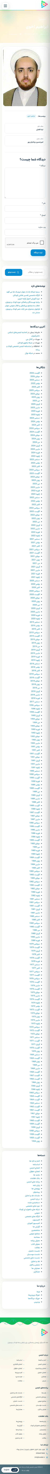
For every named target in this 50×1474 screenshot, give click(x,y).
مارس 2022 (35, 528)
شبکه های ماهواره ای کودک (29, 1209)
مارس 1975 (35, 995)
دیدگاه (42, 165)
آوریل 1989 (35, 795)
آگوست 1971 (35, 1041)
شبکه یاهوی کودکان (25, 342)
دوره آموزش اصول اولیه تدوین (29, 298)
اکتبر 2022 (36, 504)
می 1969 (36, 1065)
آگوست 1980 (35, 926)
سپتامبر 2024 (34, 428)
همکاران (37, 1271)
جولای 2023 (35, 477)
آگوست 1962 (35, 1106)
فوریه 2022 (35, 532)
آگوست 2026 (35, 373)
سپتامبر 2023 (34, 470)
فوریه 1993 (35, 729)
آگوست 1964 (35, 1099)
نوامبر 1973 (35, 1006)
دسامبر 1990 (35, 771)
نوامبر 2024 (35, 421)
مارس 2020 (35, 612)
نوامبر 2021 (35, 542)
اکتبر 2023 (36, 466)
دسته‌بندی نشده (34, 1202)
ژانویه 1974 (35, 1002)
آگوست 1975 (35, 989)
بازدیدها (44, 1393)
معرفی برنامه (35, 1240)
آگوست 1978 (35, 958)
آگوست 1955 (35, 1137)
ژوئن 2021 (36, 560)
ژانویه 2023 (35, 494)
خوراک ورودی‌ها (34, 1295)
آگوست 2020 (35, 594)
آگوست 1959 (35, 1124)
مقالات (37, 1247)
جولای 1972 (35, 1034)
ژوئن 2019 (36, 643)
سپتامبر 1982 (34, 881)
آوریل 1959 (35, 1127)
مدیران (44, 1381)
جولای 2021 (35, 556)
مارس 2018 (35, 694)
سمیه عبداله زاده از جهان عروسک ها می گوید (23, 292)
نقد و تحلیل (35, 1261)
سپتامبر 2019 (34, 632)
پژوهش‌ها (19, 1421)
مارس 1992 (35, 743)
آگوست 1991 (35, 753)
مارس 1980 (35, 937)
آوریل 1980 (35, 933)
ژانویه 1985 (35, 854)
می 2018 (36, 688)
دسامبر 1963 (35, 1103)
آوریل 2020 (35, 608)
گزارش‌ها (19, 1425)
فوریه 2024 (35, 452)
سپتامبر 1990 (34, 774)
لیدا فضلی (39, 129)
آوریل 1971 (35, 1044)
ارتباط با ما (44, 1445)
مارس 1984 (35, 864)
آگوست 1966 (35, 1079)
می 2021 (36, 563)
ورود (38, 1291)
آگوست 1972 (35, 1030)
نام (43, 203)
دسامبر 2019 (35, 622)
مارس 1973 (35, 1020)
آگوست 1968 (35, 1072)
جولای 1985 (35, 843)
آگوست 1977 (35, 975)
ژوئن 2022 (36, 518)
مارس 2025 (35, 407)
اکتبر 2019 (36, 629)
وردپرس (37, 1302)
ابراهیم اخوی (31, 116)
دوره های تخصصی (33, 1206)
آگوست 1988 (35, 805)
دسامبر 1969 (35, 1054)
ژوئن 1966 (36, 1082)
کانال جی (29, 339)
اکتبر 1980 (36, 919)
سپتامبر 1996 (34, 705)
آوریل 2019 (35, 649)
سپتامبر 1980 (34, 923)
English (6, 1470)
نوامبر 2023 (35, 463)
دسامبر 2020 (35, 580)
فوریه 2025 (35, 411)
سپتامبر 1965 (34, 1092)
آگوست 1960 (35, 1120)
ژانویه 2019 (35, 660)
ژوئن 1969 (36, 1061)
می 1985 (36, 847)
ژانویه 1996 (35, 708)
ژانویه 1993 (35, 733)
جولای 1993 (35, 726)
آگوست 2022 (35, 511)
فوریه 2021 (35, 573)
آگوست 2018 (35, 677)
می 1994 (36, 722)
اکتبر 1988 (36, 802)
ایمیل (42, 215)
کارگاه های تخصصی (32, 1216)
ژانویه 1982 (35, 895)
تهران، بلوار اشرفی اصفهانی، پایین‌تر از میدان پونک (30, 1449)
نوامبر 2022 (35, 501)
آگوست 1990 (35, 777)
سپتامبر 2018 (34, 674)
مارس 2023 (35, 487)
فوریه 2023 (35, 490)
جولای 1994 (35, 719)
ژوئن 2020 (36, 601)
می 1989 (36, 791)
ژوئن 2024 (36, 438)
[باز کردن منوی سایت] (5, 5)
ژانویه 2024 (35, 456)
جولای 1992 (35, 736)
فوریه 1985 (35, 850)
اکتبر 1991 (36, 750)
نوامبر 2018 (35, 667)
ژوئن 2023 (36, 480)
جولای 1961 (35, 1113)
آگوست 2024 (35, 431)
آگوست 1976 (35, 982)
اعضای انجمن (35, 1168)
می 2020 (36, 605)
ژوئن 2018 (36, 684)
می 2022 (36, 521)
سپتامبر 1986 (34, 823)
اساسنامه (36, 1164)
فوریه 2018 (35, 698)
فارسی (15, 1470)
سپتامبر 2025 (34, 390)
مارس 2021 (35, 570)
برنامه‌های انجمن (41, 1388)
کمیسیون (36, 1219)
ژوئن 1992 (36, 740)
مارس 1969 (35, 1068)
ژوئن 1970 (36, 1051)
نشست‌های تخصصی (16, 1405)
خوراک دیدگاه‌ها (34, 1298)
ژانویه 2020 (35, 618)
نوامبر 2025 (35, 383)
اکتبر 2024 (36, 425)
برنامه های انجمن (33, 1182)
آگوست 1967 (35, 1075)
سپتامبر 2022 (34, 508)
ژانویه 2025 (35, 414)
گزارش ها (36, 1226)
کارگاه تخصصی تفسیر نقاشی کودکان (26, 295)
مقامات (20, 1381)
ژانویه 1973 (35, 1023)
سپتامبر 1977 (34, 971)
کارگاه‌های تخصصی (16, 1397)
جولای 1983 (35, 878)
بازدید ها (36, 1175)
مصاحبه (37, 1237)
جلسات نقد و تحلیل (32, 1195)
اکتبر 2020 (36, 587)
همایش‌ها (19, 1409)
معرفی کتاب (35, 1244)
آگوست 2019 (35, 636)
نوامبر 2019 (35, 625)
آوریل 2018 (35, 691)
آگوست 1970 (35, 1047)
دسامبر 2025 (35, 380)
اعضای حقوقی (34, 1171)
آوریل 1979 (35, 951)
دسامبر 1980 (35, 916)
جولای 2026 (35, 376)
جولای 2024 (35, 435)
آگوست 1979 (35, 947)
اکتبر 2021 (36, 546)
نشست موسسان (33, 1254)
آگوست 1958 (35, 1134)
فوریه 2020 (35, 615)
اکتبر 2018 (36, 670)
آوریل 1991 (35, 760)
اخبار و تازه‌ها (42, 1360)
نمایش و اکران (35, 1265)
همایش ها (36, 1268)
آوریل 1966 (35, 1086)
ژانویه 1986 (35, 836)
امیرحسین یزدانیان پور (35, 142)
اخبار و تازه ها (34, 1161)
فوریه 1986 (35, 833)
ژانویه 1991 (35, 767)
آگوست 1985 (35, 840)
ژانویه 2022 (35, 535)
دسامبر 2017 (35, 701)
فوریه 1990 (35, 781)
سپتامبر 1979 (34, 944)
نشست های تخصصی (32, 1258)
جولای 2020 (35, 598)
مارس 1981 (35, 912)
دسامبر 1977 (35, 964)
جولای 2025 (35, 394)
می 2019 (36, 646)
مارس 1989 (35, 798)
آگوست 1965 (35, 1096)
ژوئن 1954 (36, 1141)
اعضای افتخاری (17, 1364)
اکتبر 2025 (36, 387)
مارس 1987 (35, 819)
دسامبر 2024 (35, 418)
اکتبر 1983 (36, 868)
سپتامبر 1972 (34, 1027)
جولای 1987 (35, 816)
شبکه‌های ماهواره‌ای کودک (38, 1425)
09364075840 (40, 1453)
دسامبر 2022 (35, 497)
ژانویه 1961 (35, 1117)
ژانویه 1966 (35, 1089)
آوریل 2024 (35, 445)
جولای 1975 (35, 992)
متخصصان (43, 1430)
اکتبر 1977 (36, 968)
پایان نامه (36, 1185)
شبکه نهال (29, 353)
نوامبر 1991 (35, 746)
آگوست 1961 (35, 1110)
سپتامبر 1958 (34, 1130)
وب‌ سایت (41, 227)
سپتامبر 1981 (34, 902)
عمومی (37, 1213)
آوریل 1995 (35, 715)
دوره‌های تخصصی (41, 1397)
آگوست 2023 (35, 473)
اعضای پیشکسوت (40, 1368)
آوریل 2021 (35, 566)
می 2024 (36, 442)
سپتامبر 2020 (34, 591)
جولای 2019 (35, 639)
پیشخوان (36, 1192)
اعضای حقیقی (42, 1372)
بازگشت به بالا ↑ (25, 1471)
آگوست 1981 (35, 906)
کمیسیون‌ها (18, 1372)
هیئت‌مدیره (19, 1377)
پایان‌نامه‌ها (42, 1421)
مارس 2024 (35, 449)
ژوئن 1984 (36, 861)
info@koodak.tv (40, 1457)
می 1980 (36, 930)
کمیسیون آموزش (33, 1223)
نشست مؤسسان (41, 1405)
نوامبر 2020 (35, 584)
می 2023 (36, 483)
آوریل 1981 (35, 909)
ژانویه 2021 (35, 577)
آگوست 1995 (35, 712)
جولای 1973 (35, 1013)
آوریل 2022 (35, 525)
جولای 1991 (35, 757)
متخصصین (42, 19)
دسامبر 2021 (35, 539)
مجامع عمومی (34, 1233)
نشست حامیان (34, 1251)
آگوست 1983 (35, 874)
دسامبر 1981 (35, 899)
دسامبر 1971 (35, 1037)
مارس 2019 (35, 653)
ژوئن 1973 (36, 1016)
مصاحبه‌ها (19, 1430)
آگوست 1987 (35, 812)
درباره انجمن (35, 1199)
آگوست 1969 (35, 1058)
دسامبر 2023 (35, 459)
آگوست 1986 (35, 826)
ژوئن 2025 (36, 397)
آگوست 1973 (35, 1009)
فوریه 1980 (35, 940)
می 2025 (36, 400)
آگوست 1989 (35, 788)
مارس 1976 (35, 985)
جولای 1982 (35, 888)
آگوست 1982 (35, 885)
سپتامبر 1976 (34, 978)
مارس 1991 (35, 764)
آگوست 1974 (35, 999)
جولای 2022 (35, 515)
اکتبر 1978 (36, 954)
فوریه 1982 (35, 892)
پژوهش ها (36, 1188)
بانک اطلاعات (35, 1178)
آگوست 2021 (35, 553)
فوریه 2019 (35, 656)
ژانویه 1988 (35, 809)
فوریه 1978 (35, 961)
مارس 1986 (35, 829)
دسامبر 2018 (35, 663)
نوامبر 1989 (35, 784)
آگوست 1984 (35, 857)
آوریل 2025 (35, 404)
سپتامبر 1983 (34, 871)
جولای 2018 (35, 681)
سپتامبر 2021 (34, 549)
